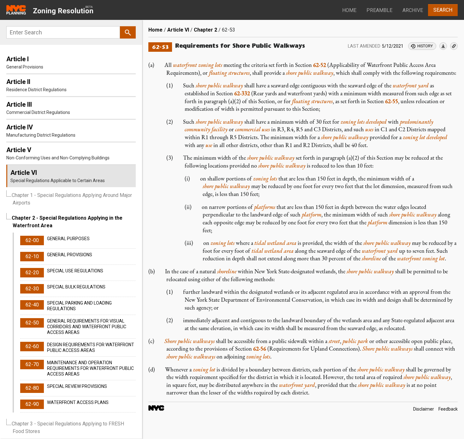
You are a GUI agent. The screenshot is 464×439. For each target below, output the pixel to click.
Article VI (178, 30)
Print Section (443, 46)
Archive (412, 10)
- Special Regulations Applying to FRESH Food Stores (68, 427)
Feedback (448, 409)
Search (442, 10)
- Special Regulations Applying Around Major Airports (72, 199)
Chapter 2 (205, 30)
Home (349, 10)
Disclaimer (423, 409)
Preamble (379, 10)
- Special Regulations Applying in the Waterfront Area (67, 221)
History (425, 46)
